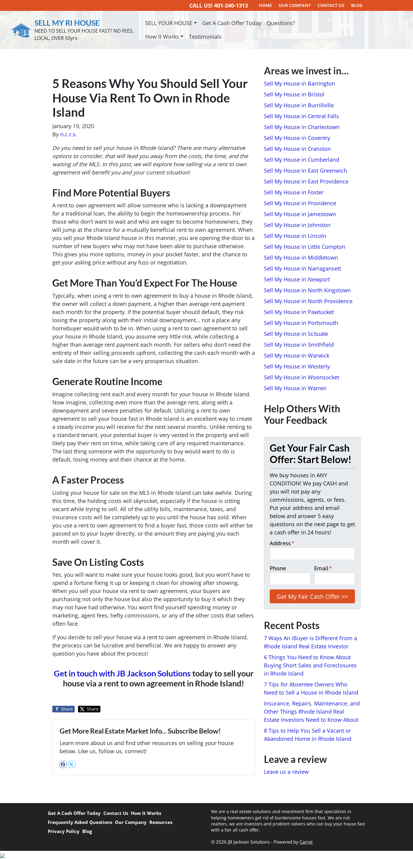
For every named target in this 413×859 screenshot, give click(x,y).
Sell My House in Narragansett (302, 268)
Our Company (131, 822)
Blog (87, 831)
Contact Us (115, 813)
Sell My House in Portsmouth (301, 322)
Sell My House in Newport (297, 279)
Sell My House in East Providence (306, 181)
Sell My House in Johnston (297, 225)
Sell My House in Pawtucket (299, 312)
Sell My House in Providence (300, 203)
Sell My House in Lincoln (295, 235)
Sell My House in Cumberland (301, 159)
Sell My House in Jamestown (300, 214)
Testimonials (205, 36)
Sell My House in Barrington (299, 83)
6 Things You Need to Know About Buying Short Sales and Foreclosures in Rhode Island (310, 665)
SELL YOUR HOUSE (168, 23)
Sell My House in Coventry (297, 137)
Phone (278, 568)
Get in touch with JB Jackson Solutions (122, 673)
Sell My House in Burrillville (299, 105)
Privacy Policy (64, 831)
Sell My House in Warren (295, 388)
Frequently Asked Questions (80, 822)
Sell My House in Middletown (301, 257)
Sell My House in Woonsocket (301, 377)
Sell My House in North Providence (308, 301)
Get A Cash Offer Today (231, 23)
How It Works (162, 36)
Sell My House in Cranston (297, 148)
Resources (160, 822)
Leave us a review (286, 771)
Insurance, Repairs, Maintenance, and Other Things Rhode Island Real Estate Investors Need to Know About (312, 711)
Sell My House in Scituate (296, 333)
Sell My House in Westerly (297, 366)
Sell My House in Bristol (294, 94)
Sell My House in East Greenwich (305, 170)
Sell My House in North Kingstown (307, 290)
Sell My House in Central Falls (301, 116)
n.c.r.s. (68, 134)
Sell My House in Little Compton (304, 246)
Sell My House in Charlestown (302, 127)
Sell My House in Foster (294, 192)
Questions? (281, 23)
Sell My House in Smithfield (299, 344)
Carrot (306, 842)
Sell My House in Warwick (296, 355)
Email (323, 568)
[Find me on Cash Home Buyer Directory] (206, 855)
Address (282, 543)
